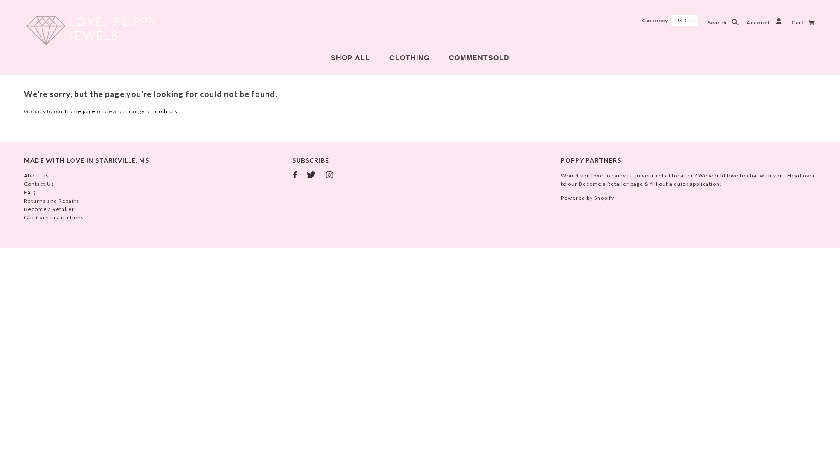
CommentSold (479, 57)
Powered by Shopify (587, 197)
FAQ (30, 192)
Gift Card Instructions (54, 217)
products (165, 111)
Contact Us (39, 183)
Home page (80, 111)
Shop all (350, 57)
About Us (36, 175)
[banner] (91, 30)
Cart (798, 22)
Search (717, 22)
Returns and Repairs (51, 201)
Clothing (409, 57)
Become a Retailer (49, 209)
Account (759, 22)
